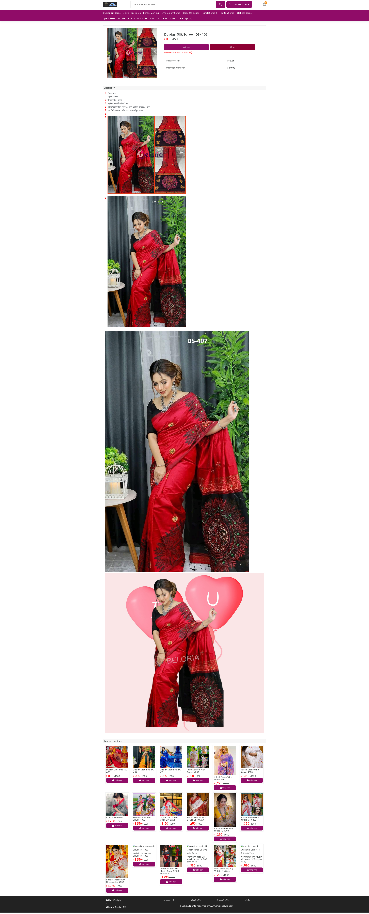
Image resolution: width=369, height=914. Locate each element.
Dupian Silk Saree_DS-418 (171, 771)
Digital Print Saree (132, 13)
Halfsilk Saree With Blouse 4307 (142, 818)
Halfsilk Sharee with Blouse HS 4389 (142, 854)
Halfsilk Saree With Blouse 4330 (250, 771)
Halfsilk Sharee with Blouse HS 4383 (223, 829)
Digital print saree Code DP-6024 (169, 818)
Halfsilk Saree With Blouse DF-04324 (250, 818)
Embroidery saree (171, 13)
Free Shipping (185, 18)
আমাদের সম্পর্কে (168, 900)
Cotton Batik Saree (137, 18)
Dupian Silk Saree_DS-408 (117, 771)
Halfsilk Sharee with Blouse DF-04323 (196, 818)
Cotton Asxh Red (114, 817)
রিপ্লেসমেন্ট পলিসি (222, 900)
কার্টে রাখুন (232, 47)
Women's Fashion (167, 18)
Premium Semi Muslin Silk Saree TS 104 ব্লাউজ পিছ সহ (251, 859)
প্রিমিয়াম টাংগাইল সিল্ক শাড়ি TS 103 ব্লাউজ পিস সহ (223, 870)
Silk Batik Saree (244, 13)
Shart (152, 18)
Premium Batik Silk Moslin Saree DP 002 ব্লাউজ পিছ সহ (197, 859)
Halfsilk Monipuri (151, 13)
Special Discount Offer (114, 18)
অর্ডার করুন (186, 47)
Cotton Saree (227, 13)
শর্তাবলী (247, 900)
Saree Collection (191, 13)
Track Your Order (240, 4)
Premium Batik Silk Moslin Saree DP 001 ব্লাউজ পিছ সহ (169, 871)
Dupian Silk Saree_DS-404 (144, 771)
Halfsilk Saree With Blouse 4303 (196, 771)
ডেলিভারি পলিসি (195, 900)
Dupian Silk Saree (112, 13)
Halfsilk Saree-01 (210, 13)
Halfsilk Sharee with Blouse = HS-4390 (115, 881)
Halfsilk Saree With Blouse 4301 (223, 778)
